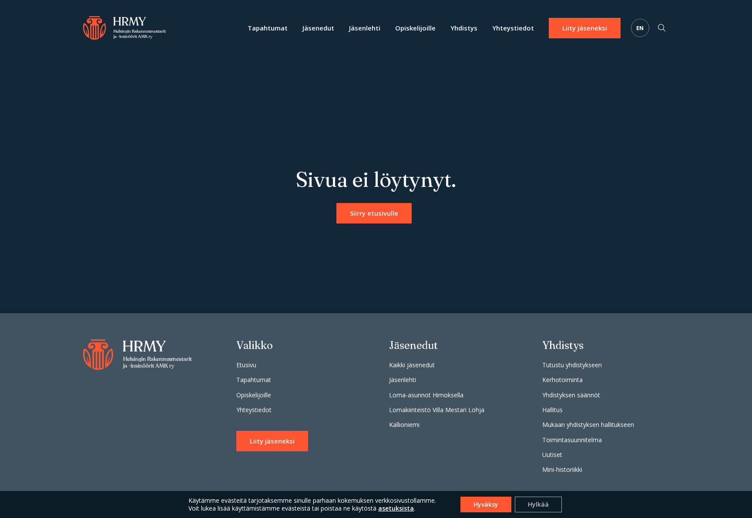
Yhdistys (463, 28)
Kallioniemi (404, 424)
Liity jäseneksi (584, 28)
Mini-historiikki (562, 469)
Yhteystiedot (513, 28)
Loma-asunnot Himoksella (426, 395)
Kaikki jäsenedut (412, 365)
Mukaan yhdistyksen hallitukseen (588, 424)
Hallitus (552, 410)
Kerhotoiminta (562, 380)
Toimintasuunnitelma (572, 440)
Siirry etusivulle (374, 213)
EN (640, 28)
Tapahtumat (268, 28)
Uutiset (552, 454)
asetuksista (396, 508)
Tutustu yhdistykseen (572, 365)
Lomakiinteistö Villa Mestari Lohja (436, 410)
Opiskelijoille (415, 28)
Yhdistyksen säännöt (571, 395)
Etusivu (246, 365)
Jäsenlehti (364, 28)
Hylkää (538, 504)
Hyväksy (485, 504)
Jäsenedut (318, 28)
